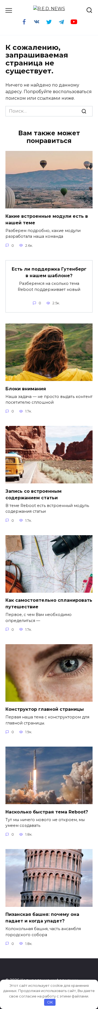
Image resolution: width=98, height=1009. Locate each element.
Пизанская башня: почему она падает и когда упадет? (42, 918)
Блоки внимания (25, 388)
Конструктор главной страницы (44, 709)
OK (50, 1002)
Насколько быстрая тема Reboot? (46, 811)
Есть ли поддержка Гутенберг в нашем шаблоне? (49, 272)
